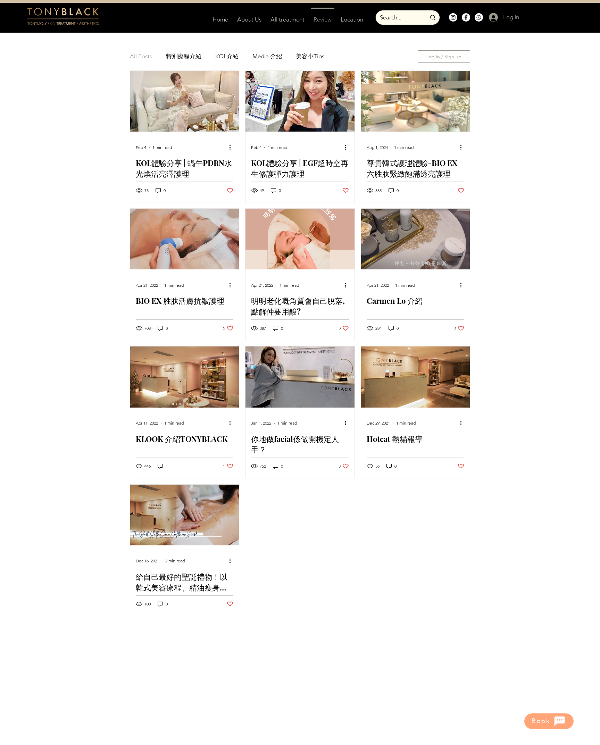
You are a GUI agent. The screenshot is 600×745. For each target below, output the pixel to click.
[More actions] (232, 147)
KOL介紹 (227, 56)
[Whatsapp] (479, 17)
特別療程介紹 (183, 56)
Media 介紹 (267, 56)
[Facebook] (466, 17)
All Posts (141, 56)
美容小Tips (310, 56)
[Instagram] (453, 17)
